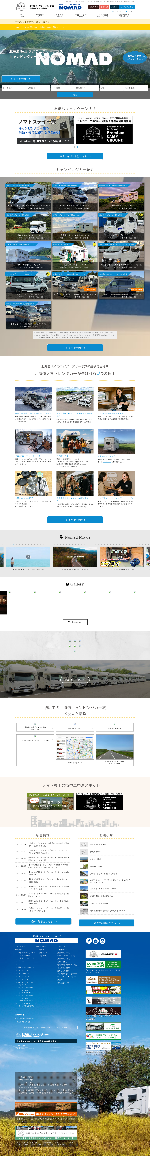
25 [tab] (72, 544)
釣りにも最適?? (96, 859)
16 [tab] (46, 544)
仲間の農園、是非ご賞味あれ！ (102, 896)
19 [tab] (55, 544)
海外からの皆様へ (64, 971)
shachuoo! (107, 462)
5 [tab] (14, 544)
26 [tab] (75, 544)
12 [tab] (34, 544)
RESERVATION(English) (67, 977)
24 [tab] (69, 544)
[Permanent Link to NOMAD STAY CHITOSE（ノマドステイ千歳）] (46, 130)
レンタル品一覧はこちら (24, 506)
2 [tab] (77, 147)
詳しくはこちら (42, 22)
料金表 (41, 950)
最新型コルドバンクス (26, 967)
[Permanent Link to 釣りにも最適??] (84, 861)
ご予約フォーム (45, 956)
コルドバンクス (24, 973)
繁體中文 (104, 7)
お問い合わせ (124, 15)
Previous (2, 556)
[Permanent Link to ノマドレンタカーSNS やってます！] (84, 875)
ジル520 (21, 961)
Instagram (77, 622)
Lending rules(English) (66, 956)
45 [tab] (131, 544)
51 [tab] (148, 544)
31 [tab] (90, 544)
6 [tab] (17, 544)
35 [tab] (102, 544)
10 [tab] (28, 544)
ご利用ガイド (59, 15)
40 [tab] (116, 544)
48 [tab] (140, 544)
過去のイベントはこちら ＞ (76, 156)
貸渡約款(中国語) (63, 959)
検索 (75, 95)
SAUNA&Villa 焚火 (24, 1018)
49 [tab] (143, 544)
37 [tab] (107, 544)
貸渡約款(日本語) (63, 953)
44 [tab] (128, 544)
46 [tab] (134, 544)
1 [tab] (74, 147)
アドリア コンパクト (26, 958)
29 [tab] (84, 544)
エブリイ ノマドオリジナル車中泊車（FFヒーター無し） (26, 990)
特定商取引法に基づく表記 (67, 965)
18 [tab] (52, 544)
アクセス (131, 11)
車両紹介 (40, 15)
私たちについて (118, 11)
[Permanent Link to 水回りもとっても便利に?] (84, 906)
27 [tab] (78, 544)
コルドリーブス (24, 970)
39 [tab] (113, 544)
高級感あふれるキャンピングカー (103, 889)
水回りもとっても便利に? (100, 903)
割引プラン (43, 953)
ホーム (23, 15)
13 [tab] (37, 544)
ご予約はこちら (127, 7)
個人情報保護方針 (64, 968)
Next (147, 556)
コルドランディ (24, 976)
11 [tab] (31, 544)
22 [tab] (63, 544)
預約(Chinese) (62, 980)
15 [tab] (43, 544)
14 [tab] (40, 544)
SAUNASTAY (22, 1022)
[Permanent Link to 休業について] (84, 853)
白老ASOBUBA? (96, 866)
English (114, 7)
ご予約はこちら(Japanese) (67, 974)
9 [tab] (25, 544)
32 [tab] (93, 544)
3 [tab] (8, 544)
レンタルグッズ (63, 947)
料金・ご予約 (81, 15)
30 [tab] (87, 544)
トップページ (20, 947)
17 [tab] (49, 544)
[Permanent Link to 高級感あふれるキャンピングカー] (84, 891)
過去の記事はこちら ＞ (44, 921)
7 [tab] (20, 544)
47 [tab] (137, 544)
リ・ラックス (23, 979)
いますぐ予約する (21, 79)
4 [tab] (11, 544)
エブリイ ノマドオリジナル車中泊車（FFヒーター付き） (26, 998)
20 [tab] (58, 544)
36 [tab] (104, 544)
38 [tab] (110, 544)
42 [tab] (122, 544)
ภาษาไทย (94, 7)
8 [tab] (22, 544)
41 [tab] (119, 544)
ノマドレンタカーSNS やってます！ (104, 874)
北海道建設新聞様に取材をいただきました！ (107, 911)
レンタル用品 (102, 15)
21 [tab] (61, 544)
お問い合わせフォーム (44, 1027)
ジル (20, 964)
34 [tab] (99, 544)
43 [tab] (125, 544)
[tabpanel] (46, 130)
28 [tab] (81, 544)
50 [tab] (145, 544)
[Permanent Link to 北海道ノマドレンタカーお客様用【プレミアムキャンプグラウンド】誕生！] (105, 130)
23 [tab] (66, 544)
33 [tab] (96, 544)
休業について (95, 852)
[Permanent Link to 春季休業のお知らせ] (84, 846)
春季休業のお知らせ (98, 844)
